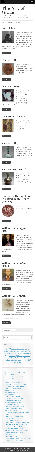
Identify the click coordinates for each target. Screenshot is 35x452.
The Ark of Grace (13, 10)
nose (10, 357)
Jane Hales (8, 28)
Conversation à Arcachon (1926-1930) (15, 384)
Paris (13, 357)
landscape (12, 356)
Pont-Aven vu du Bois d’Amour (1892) (15, 406)
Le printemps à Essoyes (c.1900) (14, 404)
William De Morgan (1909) (14, 230)
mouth (6, 357)
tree (21, 360)
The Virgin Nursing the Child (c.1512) (15, 372)
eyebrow (18, 351)
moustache (27, 356)
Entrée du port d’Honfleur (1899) (14, 416)
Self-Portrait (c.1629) (10, 394)
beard (12, 349)
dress (26, 349)
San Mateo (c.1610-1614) (12, 392)
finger (29, 351)
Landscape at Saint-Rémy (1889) (14, 398)
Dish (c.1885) (10, 60)
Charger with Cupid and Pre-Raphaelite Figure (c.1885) (17, 198)
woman (19, 362)
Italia (7, 356)
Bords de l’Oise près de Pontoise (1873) (16, 424)
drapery (22, 349)
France (16, 353)
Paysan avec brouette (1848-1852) (14, 396)
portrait (17, 357)
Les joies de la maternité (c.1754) (14, 428)
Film (25, 351)
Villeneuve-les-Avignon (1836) (13, 400)
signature (13, 360)
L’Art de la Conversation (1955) (13, 382)
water (15, 362)
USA (29, 360)
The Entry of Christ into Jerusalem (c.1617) (16, 430)
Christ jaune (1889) (10, 434)
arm (6, 349)
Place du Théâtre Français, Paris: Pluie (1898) (17, 438)
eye (14, 351)
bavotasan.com (24, 450)
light (17, 356)
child (15, 349)
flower (5, 353)
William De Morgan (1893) (14, 264)
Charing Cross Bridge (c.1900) (13, 408)
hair (23, 353)
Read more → (6, 53)
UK (26, 360)
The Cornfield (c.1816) (11, 410)
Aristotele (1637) (9, 390)
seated (28, 357)
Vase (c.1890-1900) (14, 169)
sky (19, 360)
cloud (18, 349)
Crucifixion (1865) (13, 116)
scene (24, 357)
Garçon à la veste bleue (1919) (13, 388)
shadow (7, 360)
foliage (8, 353)
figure (22, 351)
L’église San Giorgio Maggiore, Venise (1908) (17, 422)
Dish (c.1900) (10, 86)
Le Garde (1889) (9, 418)
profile (21, 357)
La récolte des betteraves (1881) (14, 440)
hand (27, 353)
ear (28, 349)
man (24, 356)
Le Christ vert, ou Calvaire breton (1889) (16, 386)
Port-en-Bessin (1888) (11, 436)
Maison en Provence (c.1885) (13, 402)
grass (20, 353)
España (11, 351)
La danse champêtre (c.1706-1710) (14, 426)
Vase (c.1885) (10, 143)
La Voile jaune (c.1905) (11, 420)
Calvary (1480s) (9, 374)
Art (9, 348)
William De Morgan (14, 295)
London (21, 356)
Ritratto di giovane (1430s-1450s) (14, 432)
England (6, 351)
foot (11, 353)
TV (23, 360)
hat (30, 353)
